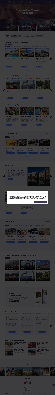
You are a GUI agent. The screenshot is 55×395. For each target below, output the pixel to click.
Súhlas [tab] (14, 192)
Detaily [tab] (27, 192)
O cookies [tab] (40, 192)
